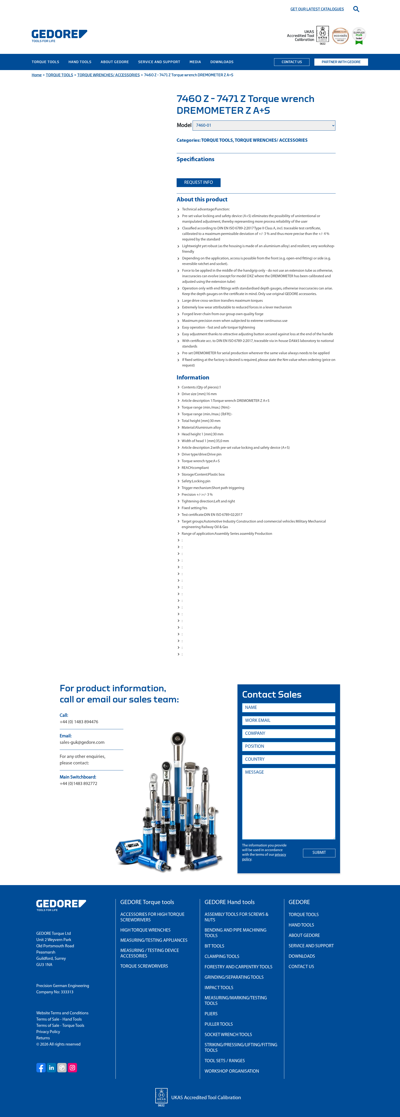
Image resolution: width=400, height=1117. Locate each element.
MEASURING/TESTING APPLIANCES (154, 940)
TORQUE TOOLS (59, 75)
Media (195, 62)
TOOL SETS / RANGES (225, 1061)
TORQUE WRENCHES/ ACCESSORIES (108, 75)
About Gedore (115, 62)
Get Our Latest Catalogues (317, 9)
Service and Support (159, 62)
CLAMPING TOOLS (222, 956)
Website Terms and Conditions (62, 1013)
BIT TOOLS (214, 946)
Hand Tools (80, 62)
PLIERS (211, 1014)
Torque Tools (45, 62)
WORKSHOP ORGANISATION (232, 1071)
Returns (43, 1038)
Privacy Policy (48, 1032)
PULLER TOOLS (219, 1024)
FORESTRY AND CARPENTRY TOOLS (238, 967)
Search (356, 9)
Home (37, 75)
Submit (319, 853)
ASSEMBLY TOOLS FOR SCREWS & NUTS (236, 917)
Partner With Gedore (341, 62)
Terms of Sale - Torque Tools (60, 1026)
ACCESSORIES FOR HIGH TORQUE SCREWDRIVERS (152, 917)
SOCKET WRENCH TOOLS (228, 1035)
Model (184, 125)
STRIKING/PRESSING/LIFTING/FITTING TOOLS (241, 1048)
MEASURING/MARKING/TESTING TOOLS (236, 1001)
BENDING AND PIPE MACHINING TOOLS (235, 933)
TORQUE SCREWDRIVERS (144, 966)
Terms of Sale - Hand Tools (59, 1020)
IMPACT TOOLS (219, 988)
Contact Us (292, 62)
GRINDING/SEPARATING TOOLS (234, 977)
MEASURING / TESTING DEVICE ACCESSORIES (149, 953)
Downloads (222, 62)
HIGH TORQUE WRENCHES (145, 930)
